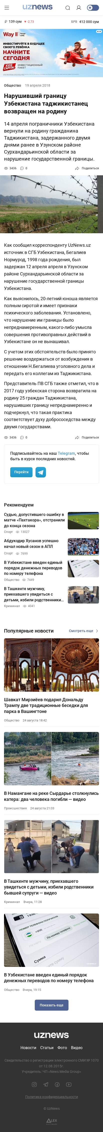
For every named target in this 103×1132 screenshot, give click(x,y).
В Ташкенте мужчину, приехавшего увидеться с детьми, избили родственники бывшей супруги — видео (49, 887)
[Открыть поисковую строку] (67, 8)
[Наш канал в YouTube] (69, 1085)
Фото (62, 1047)
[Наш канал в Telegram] (46, 1085)
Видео (76, 1047)
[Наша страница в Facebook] (57, 1085)
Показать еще (52, 1005)
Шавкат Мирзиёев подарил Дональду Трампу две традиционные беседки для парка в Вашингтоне (46, 705)
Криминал (12, 902)
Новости (28, 1047)
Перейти (21, 472)
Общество (12, 85)
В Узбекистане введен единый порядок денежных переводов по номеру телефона (49, 977)
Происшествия (15, 808)
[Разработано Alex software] (51, 1121)
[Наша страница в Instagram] (34, 1085)
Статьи (47, 1047)
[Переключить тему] (93, 8)
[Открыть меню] (7, 7)
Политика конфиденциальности (51, 1097)
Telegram (66, 453)
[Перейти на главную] (37, 7)
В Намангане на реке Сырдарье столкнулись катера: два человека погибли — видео (51, 796)
